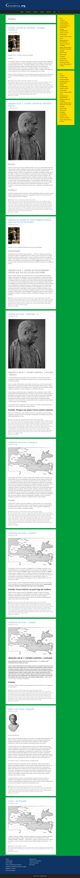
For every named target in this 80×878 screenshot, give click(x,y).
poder (27, 430)
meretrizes (47, 427)
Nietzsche (49, 11)
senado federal (15, 522)
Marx (55, 11)
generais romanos (32, 88)
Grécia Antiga (63, 52)
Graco (44, 88)
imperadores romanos (19, 90)
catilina (35, 83)
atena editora (40, 82)
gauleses (26, 88)
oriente (27, 519)
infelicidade (34, 90)
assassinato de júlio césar (32, 82)
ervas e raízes (22, 87)
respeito (34, 92)
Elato (17, 300)
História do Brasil (64, 32)
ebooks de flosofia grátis (13, 87)
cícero (26, 299)
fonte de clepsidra (17, 88)
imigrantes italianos (29, 426)
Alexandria (12, 82)
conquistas (30, 84)
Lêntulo (45, 300)
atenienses (46, 82)
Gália (23, 88)
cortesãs (47, 84)
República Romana (28, 92)
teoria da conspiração (37, 522)
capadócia (21, 83)
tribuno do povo (33, 94)
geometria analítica (33, 516)
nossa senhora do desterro (20, 302)
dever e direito (11, 423)
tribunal (27, 94)
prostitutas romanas (41, 430)
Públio (45, 302)
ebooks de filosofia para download (26, 423)
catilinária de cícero (21, 299)
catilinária (42, 420)
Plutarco (23, 430)
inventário (39, 90)
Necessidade (11, 302)
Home (7, 859)
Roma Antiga (34, 80)
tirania (24, 94)
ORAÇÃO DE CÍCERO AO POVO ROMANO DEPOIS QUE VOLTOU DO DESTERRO (29, 221)
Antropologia (63, 58)
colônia (19, 514)
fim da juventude (18, 424)
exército (32, 87)
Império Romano (27, 90)
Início (61, 18)
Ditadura (32, 86)
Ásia (25, 82)
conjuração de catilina (38, 422)
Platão (22, 11)
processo (35, 430)
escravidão (27, 87)
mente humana (33, 91)
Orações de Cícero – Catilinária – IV (23, 314)
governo (41, 88)
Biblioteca (12, 80)
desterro (10, 86)
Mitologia (43, 297)
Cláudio (39, 299)
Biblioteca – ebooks (10, 868)
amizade (16, 82)
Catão (32, 83)
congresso (47, 299)
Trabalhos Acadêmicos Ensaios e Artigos (16, 866)
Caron (25, 83)
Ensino (61, 38)
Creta (51, 84)
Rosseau (42, 11)
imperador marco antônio (20, 207)
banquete (17, 603)
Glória (37, 88)
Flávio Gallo (10, 88)
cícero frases (40, 83)
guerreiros (10, 426)
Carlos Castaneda (33, 862)
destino (40, 514)
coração (51, 299)
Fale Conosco (9, 862)
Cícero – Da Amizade (17, 801)
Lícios (17, 427)
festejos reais (47, 87)
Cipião (35, 299)
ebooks (32, 847)
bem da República (43, 201)
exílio (23, 300)
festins (51, 87)
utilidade (17, 432)
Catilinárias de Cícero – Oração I (22, 622)
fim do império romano (27, 424)
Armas (11, 420)
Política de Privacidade (35, 861)
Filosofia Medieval (64, 24)
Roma (38, 92)
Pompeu (48, 91)
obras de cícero (40, 91)
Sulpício (16, 94)
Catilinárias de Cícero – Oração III (22, 442)
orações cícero (39, 428)
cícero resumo (46, 83)
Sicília (9, 94)
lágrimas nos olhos (12, 91)
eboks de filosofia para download (46, 86)
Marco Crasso (25, 427)
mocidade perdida (12, 428)
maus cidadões (41, 427)
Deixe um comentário (14, 95)
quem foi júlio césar (40, 209)
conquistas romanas (37, 84)
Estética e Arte (63, 60)
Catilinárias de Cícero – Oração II (22, 533)
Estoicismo (16, 199)
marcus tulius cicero (33, 427)
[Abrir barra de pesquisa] (59, 12)
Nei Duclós (32, 864)
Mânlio (28, 91)
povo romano (32, 209)
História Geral (24, 80)
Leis (17, 91)
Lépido (20, 91)
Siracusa (12, 94)
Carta (22, 512)
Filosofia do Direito (30, 297)
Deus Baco (14, 86)
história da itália (16, 426)
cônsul (43, 84)
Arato (19, 82)
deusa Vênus (20, 86)
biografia (11, 787)
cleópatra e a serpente (13, 84)
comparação (26, 422)
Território (20, 94)
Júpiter (48, 90)
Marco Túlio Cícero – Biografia (21, 709)
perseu (19, 430)
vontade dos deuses (23, 304)
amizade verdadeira (18, 847)
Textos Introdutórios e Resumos (14, 864)
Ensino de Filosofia (10, 870)
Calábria (17, 83)
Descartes (35, 11)
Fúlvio (34, 424)
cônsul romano (42, 692)
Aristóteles (28, 11)
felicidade (42, 87)
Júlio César (44, 90)
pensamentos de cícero (13, 430)
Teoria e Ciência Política (38, 419)
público (18, 92)
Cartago (28, 420)
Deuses (13, 300)
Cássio (28, 83)
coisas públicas (24, 84)
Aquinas (11, 691)
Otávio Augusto (46, 428)
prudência (14, 92)
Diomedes (28, 86)
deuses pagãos (46, 514)
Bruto (14, 83)
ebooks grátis (37, 423)
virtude (16, 304)
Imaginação (22, 426)
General (41, 424)
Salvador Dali (32, 859)
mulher (17, 428)
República (22, 92)
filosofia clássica (48, 423)
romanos (31, 303)
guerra (48, 424)
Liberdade (24, 91)
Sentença (49, 92)
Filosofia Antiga (17, 80)
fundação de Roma (19, 516)
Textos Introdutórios (37, 786)
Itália (29, 300)
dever (24, 86)
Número (27, 428)
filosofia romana (11, 424)
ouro (45, 91)
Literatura (29, 80)
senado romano (43, 92)
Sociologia (62, 56)
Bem (20, 512)
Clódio (19, 84)
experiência (36, 87)
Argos (22, 82)
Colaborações (9, 861)
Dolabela (36, 86)
